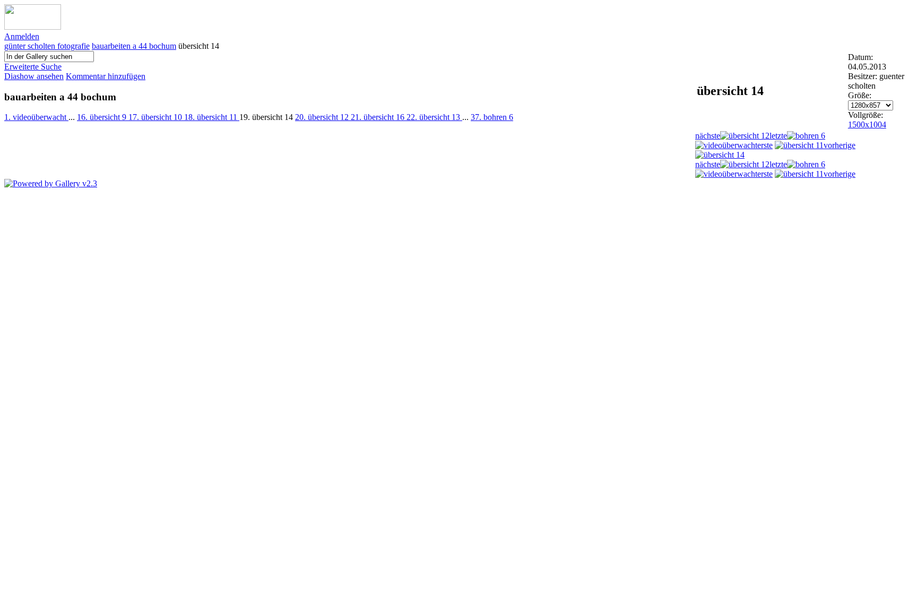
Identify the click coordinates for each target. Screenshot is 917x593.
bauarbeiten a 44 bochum (134, 45)
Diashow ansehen (34, 76)
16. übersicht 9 (102, 117)
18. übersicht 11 (211, 117)
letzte (778, 135)
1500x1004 (867, 124)
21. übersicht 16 (378, 117)
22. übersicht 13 (434, 117)
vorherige (839, 145)
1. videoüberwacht (36, 117)
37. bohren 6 (492, 117)
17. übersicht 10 (156, 117)
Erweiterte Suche (33, 66)
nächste (707, 135)
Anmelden (21, 36)
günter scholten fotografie (47, 45)
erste (765, 145)
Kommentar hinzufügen (105, 76)
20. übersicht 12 (323, 117)
